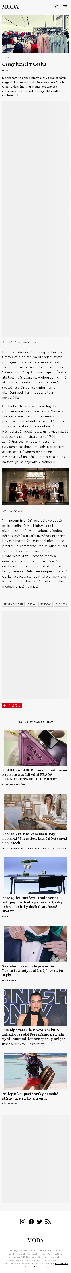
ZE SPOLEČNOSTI (13, 604)
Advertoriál (60, 848)
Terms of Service (34, 1267)
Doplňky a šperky (30, 848)
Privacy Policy (61, 1263)
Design (5, 916)
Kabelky (46, 848)
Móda (5, 70)
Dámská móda (18, 1044)
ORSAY (31, 604)
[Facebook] (31, 1222)
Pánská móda (9, 980)
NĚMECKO (45, 604)
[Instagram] (22, 1222)
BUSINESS (61, 604)
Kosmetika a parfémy (13, 784)
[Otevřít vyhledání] (57, 6)
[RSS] (48, 1222)
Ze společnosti (36, 1044)
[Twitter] (39, 1222)
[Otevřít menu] (65, 6)
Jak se (5, 848)
